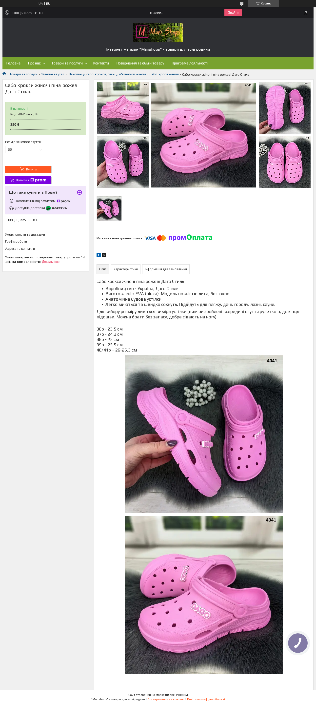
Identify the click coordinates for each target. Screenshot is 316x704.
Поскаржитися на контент (166, 699)
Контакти (101, 63)
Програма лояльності (190, 63)
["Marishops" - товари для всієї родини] (158, 32)
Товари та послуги (67, 63)
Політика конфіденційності (206, 699)
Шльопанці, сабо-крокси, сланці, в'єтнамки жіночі (107, 74)
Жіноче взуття (52, 74)
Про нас (34, 63)
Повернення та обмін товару (140, 63)
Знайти (233, 12)
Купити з (22, 180)
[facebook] (99, 256)
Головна (13, 63)
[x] (104, 256)
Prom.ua (182, 695)
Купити (31, 169)
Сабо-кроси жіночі (164, 74)
